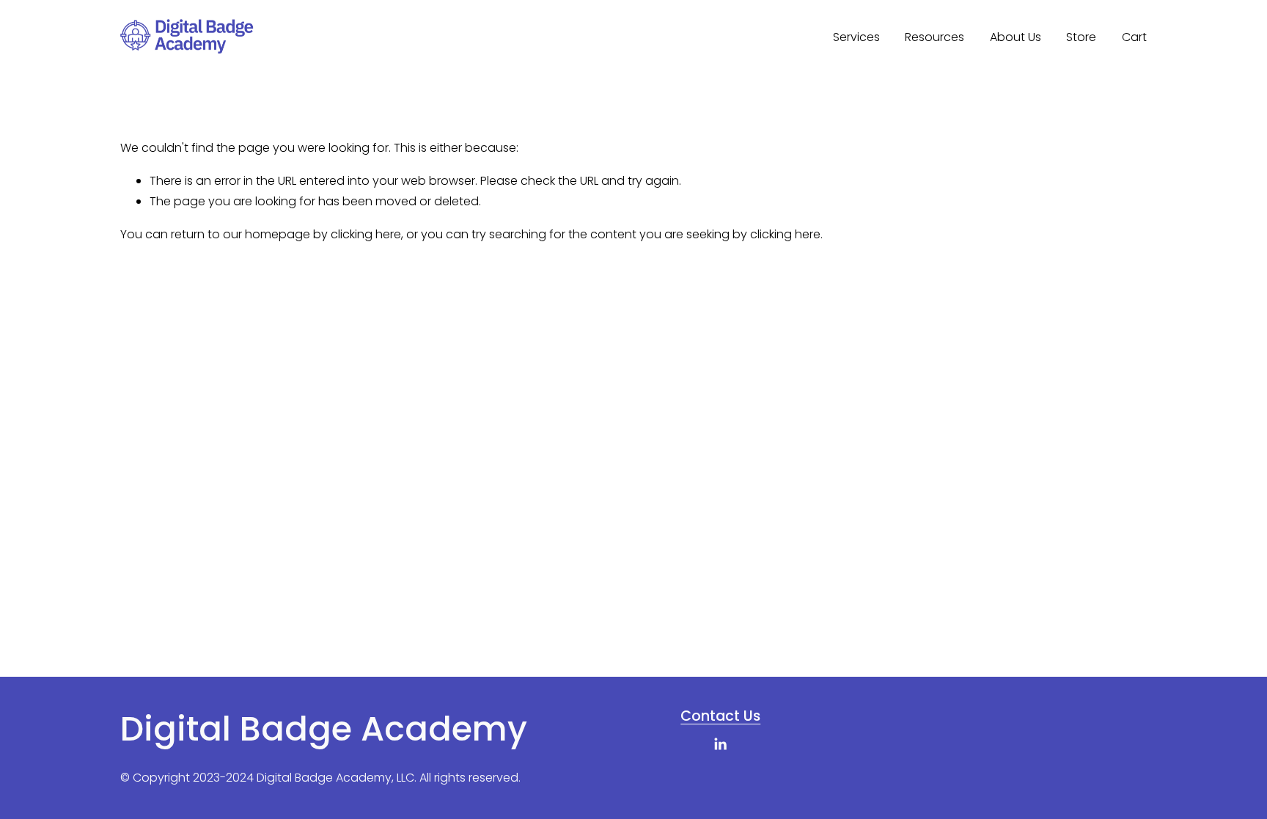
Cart (1134, 37)
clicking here (366, 234)
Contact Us (720, 716)
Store (1081, 37)
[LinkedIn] (720, 744)
